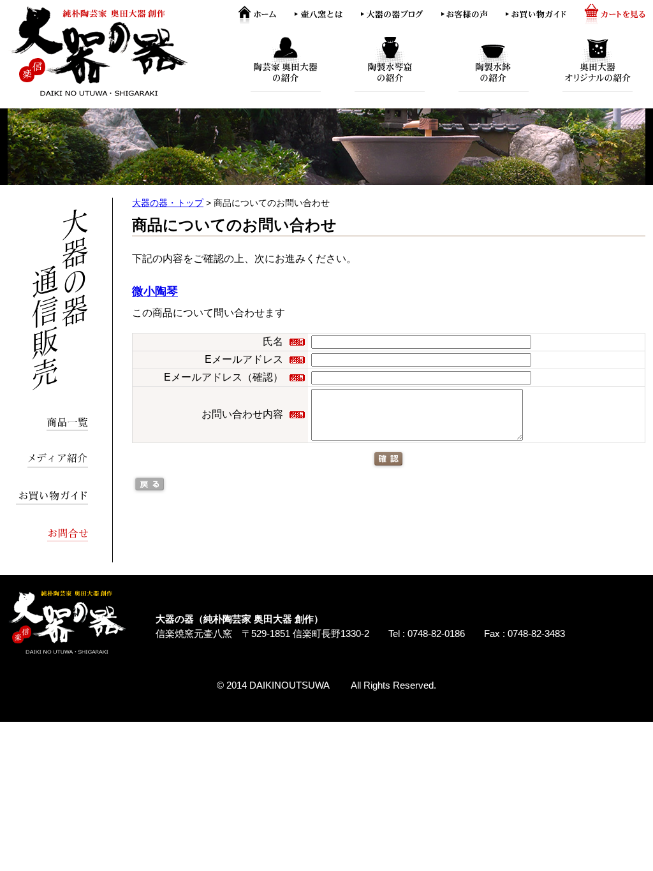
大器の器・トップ (167, 203)
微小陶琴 (155, 291)
